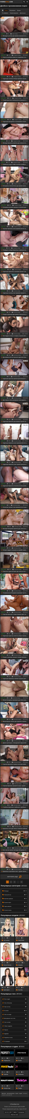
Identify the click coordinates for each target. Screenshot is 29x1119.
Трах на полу (15, 1006)
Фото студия (15, 999)
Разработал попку (15, 1037)
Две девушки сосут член (15, 1018)
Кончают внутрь (15, 910)
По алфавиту (5, 13)
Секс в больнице (15, 1002)
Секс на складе (15, 1014)
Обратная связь (14, 1114)
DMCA (15, 1112)
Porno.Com (6, 2)
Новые (6, 10)
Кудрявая (15, 1033)
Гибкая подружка (15, 1026)
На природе (15, 1041)
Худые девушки (15, 906)
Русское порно (15, 902)
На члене (15, 1010)
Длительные (23, 13)
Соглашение (21, 1112)
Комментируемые (14, 13)
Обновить (25, 885)
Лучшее (19, 10)
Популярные (12, 10)
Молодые (15, 890)
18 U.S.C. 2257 (8, 1112)
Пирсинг (15, 1029)
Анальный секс (15, 894)
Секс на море (15, 1022)
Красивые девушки (15, 898)
